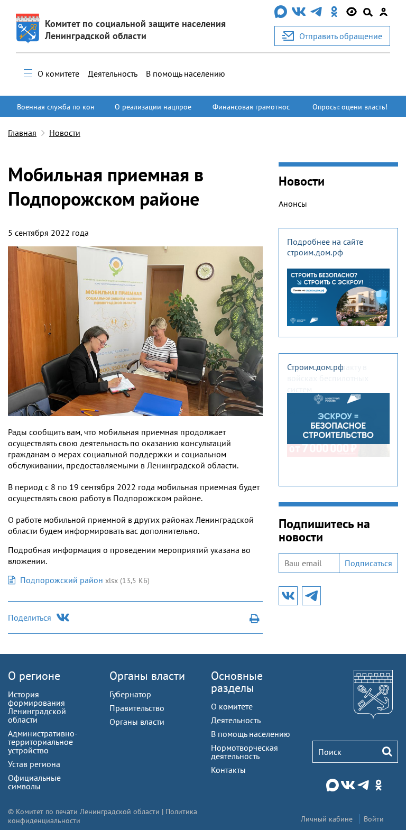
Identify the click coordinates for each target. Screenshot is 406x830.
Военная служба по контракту (56, 111)
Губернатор (130, 694)
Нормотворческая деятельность (244, 751)
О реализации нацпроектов (153, 111)
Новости (64, 132)
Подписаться (368, 563)
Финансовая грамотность (251, 111)
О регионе (34, 675)
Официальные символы (34, 781)
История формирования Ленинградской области (37, 707)
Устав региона (34, 764)
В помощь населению (185, 73)
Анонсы (293, 203)
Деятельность (112, 73)
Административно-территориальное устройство (43, 741)
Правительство (136, 708)
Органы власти (147, 675)
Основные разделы (237, 681)
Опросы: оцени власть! (349, 107)
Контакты (228, 769)
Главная (22, 132)
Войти (374, 819)
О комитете (58, 73)
